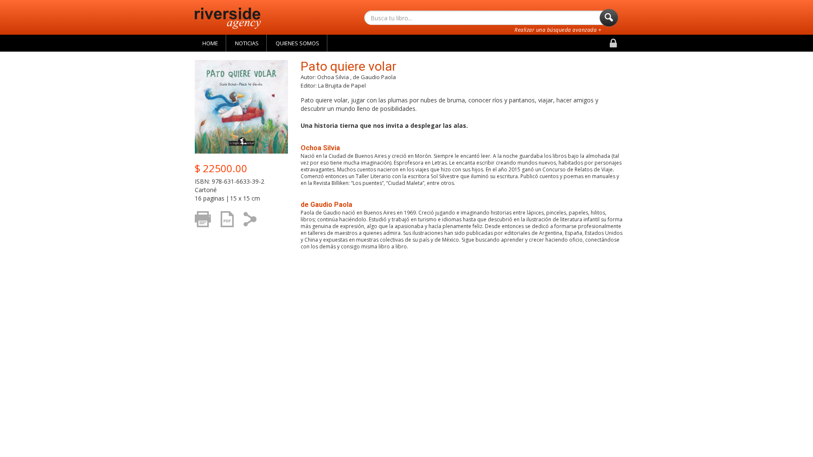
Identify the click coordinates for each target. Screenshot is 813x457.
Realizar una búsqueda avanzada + (557, 29)
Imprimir (205, 231)
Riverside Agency (228, 18)
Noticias (247, 43)
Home (210, 43)
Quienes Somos (297, 43)
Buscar (609, 18)
